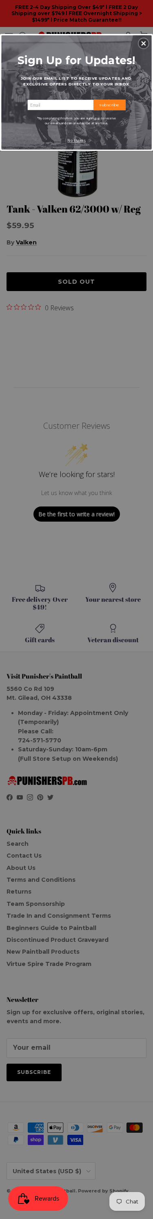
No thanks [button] (76, 140)
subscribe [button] (110, 104)
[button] (144, 43)
